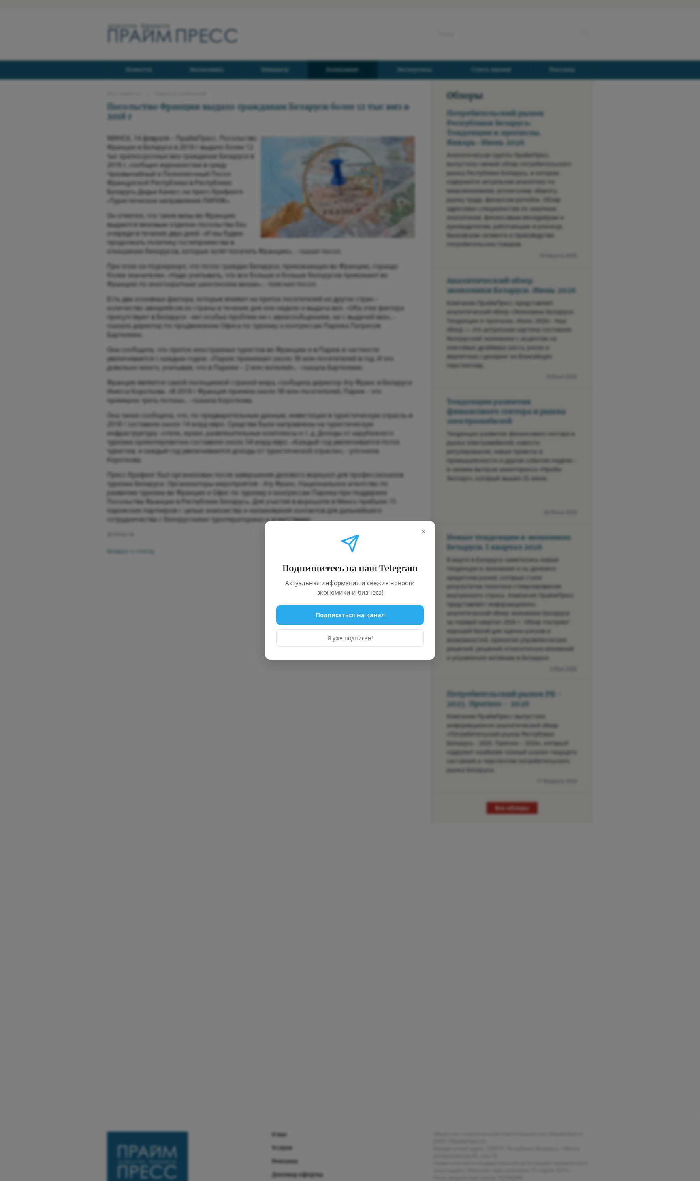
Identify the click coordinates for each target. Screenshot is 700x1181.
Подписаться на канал (350, 615)
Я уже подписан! (350, 638)
